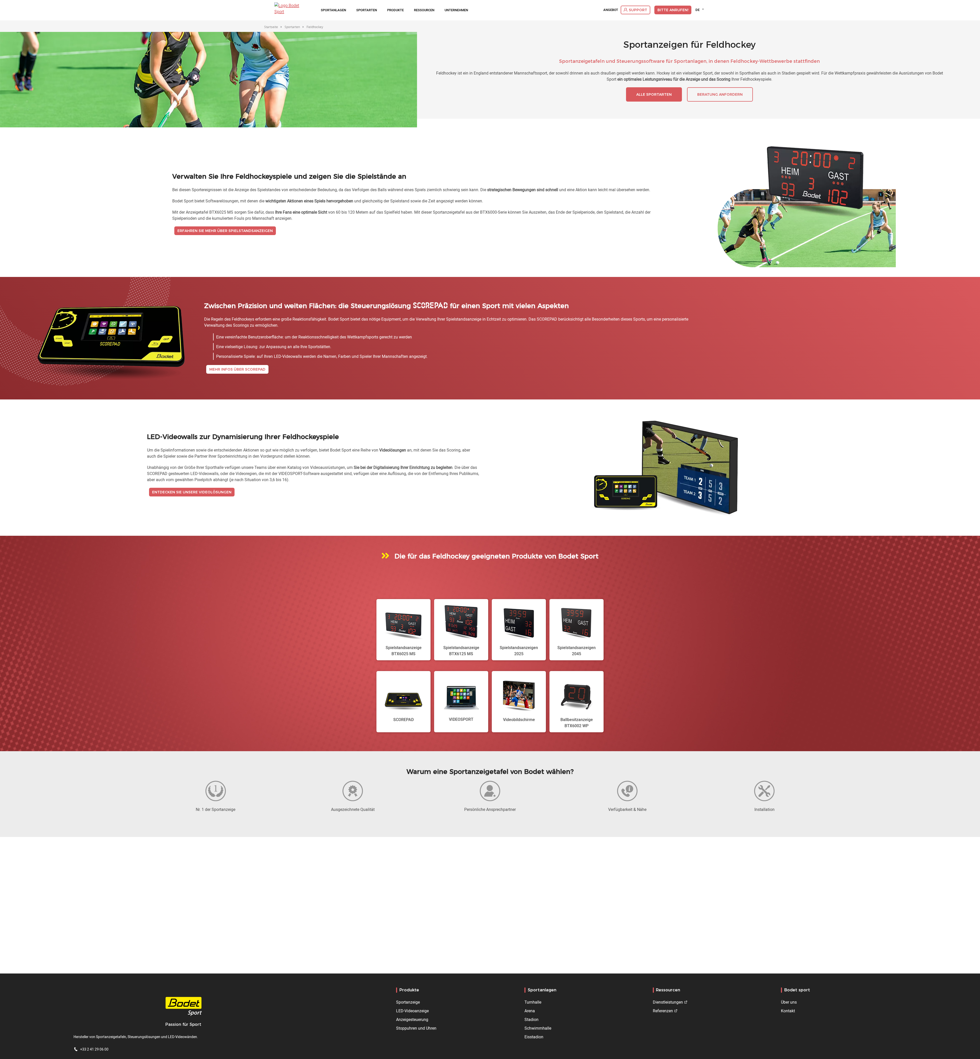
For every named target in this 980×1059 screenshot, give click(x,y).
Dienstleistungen (668, 1002)
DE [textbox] (697, 9)
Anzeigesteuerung (412, 1019)
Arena (529, 1011)
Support (638, 10)
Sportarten (366, 10)
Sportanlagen (333, 10)
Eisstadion (533, 1037)
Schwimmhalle (537, 1028)
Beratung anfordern (720, 94)
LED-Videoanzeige (412, 1011)
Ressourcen (424, 10)
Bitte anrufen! (672, 10)
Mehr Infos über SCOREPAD (237, 369)
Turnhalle (532, 1002)
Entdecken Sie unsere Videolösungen (191, 492)
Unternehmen (456, 10)
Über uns (789, 1002)
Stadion (531, 1019)
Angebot (610, 10)
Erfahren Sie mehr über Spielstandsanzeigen (225, 230)
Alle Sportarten (654, 94)
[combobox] (700, 9)
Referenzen (663, 1011)
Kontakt (788, 1011)
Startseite (271, 27)
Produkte (395, 10)
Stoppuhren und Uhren (416, 1028)
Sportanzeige (408, 1002)
